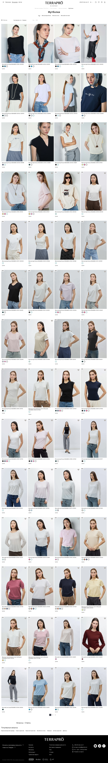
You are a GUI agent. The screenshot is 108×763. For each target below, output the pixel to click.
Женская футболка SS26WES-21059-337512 (12, 459)
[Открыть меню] (3, 2)
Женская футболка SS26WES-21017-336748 (92, 707)
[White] (7, 66)
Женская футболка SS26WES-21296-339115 (12, 408)
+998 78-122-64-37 (84, 2)
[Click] (38, 759)
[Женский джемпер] (94, 536)
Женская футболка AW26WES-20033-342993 (13, 113)
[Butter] (82, 164)
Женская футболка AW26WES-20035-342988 (13, 162)
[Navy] (82, 115)
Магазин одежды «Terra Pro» (41, 8)
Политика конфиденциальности (57, 745)
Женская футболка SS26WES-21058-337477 (92, 459)
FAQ (50, 749)
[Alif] (52, 759)
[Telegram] (99, 746)
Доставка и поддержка (55, 747)
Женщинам (15, 2)
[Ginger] (84, 559)
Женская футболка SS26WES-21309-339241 (92, 310)
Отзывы (51, 752)
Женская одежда (63, 8)
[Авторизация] (105, 2)
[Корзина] (101, 2)
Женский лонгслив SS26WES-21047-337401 (38, 508)
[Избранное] (99, 2)
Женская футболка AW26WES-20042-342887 (66, 162)
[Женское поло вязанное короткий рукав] (41, 387)
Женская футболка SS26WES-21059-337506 (92, 408)
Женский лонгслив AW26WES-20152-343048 (13, 64)
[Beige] (56, 214)
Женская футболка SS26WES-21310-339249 (12, 310)
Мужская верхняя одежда (7, 730)
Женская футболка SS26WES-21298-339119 (65, 359)
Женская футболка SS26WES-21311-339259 (92, 261)
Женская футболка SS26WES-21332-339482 (65, 261)
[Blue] (5, 66)
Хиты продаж (53, 8)
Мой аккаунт (32, 752)
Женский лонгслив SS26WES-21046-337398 (92, 508)
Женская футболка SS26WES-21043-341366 (65, 557)
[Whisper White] (31, 709)
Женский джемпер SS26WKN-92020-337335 (65, 606)
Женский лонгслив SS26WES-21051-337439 (12, 508)
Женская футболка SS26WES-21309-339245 (12, 359)
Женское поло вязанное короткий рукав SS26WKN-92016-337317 (91, 607)
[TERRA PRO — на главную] (54, 3)
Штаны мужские (57, 730)
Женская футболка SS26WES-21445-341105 (92, 162)
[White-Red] (29, 660)
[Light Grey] (29, 510)
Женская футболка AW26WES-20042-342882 (39, 162)
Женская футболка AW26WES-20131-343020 (92, 64)
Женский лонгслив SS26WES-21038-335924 (12, 707)
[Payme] (31, 759)
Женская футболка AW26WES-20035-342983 (93, 113)
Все (39, 15)
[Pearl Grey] (29, 412)
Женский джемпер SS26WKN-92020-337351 (12, 606)
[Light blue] (5, 115)
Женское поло (55, 15)
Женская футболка (46, 15)
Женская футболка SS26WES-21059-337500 (65, 408)
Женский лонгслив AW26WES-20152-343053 (39, 64)
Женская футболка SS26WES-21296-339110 (92, 359)
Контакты (31, 747)
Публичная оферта (33, 754)
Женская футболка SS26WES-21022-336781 (38, 707)
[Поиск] (95, 2)
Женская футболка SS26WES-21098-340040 (92, 211)
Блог (50, 754)
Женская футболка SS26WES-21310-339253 (39, 310)
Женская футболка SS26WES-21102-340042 (65, 211)
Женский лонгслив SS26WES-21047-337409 (65, 508)
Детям (20, 2)
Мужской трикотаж (30, 730)
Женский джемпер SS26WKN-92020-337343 (39, 606)
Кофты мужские (20, 730)
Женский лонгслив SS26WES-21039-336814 (92, 657)
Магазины (31, 749)
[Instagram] (95, 746)
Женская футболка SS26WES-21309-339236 (65, 310)
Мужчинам (8, 2)
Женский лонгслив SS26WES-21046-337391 (12, 557)
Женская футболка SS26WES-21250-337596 (39, 359)
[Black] (3, 66)
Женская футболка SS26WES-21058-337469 (65, 459)
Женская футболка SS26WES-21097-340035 (13, 261)
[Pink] (84, 164)
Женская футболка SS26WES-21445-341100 (12, 211)
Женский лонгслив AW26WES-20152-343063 (66, 64)
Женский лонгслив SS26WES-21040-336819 (65, 657)
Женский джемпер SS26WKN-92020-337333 (92, 557)
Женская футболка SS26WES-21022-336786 (65, 707)
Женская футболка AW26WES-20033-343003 (66, 113)
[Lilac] (56, 312)
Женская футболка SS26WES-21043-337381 (39, 557)
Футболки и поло (41, 730)
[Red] (82, 659)
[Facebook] (104, 746)
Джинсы (65, 730)
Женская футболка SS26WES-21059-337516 (39, 459)
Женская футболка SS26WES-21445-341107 (38, 211)
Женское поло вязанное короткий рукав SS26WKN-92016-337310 (11, 657)
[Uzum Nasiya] (45, 759)
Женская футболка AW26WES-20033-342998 (39, 113)
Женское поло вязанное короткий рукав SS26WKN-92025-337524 (38, 409)
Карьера (31, 745)
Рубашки (49, 730)
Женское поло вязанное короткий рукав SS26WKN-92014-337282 (38, 657)
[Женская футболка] (94, 43)
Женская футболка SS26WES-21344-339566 (39, 261)
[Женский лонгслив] (14, 43)
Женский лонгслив (65, 15)
